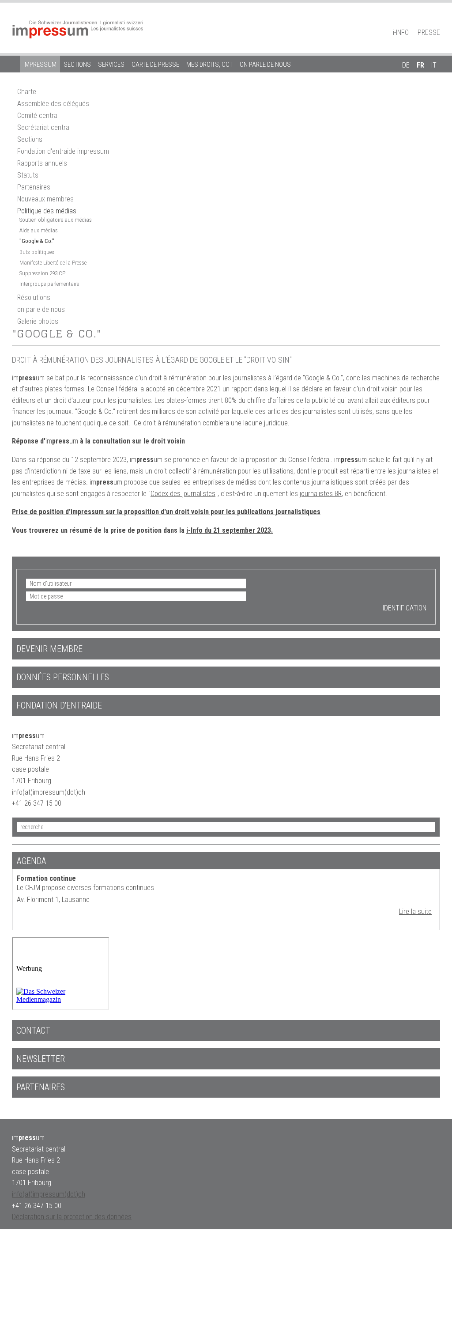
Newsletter (40, 1058)
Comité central (38, 115)
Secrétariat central (44, 127)
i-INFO (401, 32)
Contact (33, 1030)
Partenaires (33, 187)
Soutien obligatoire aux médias (55, 219)
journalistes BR (321, 493)
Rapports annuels (42, 163)
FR (420, 65)
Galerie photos (37, 321)
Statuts (27, 175)
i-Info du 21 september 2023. (229, 530)
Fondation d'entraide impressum (63, 151)
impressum (39, 64)
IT (434, 65)
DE (406, 65)
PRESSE (429, 32)
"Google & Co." (36, 241)
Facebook (420, 20)
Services (111, 64)
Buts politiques (36, 252)
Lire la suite (415, 911)
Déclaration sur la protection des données (72, 1217)
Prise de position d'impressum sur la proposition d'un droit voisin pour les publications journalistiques (166, 512)
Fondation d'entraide (59, 705)
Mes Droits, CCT (209, 64)
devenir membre (49, 649)
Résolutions (33, 297)
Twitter (435, 20)
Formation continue (46, 878)
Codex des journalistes (183, 493)
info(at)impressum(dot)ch (48, 1194)
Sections (77, 64)
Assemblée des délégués (53, 103)
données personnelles (62, 677)
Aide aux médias (38, 230)
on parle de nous (265, 64)
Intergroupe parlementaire (49, 283)
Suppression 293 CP (42, 273)
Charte (26, 91)
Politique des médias (46, 211)
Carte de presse (155, 64)
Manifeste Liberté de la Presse (53, 262)
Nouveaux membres (45, 199)
